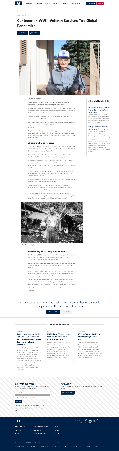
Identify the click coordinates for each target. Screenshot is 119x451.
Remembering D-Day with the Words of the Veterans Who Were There (98, 109)
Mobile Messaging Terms (36, 405)
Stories (47, 3)
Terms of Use (64, 446)
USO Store (56, 433)
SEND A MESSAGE (53, 312)
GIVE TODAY (66, 312)
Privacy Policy (21, 408)
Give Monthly (76, 3)
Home (19, 11)
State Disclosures (77, 446)
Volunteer (91, 3)
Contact (54, 446)
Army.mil (56, 288)
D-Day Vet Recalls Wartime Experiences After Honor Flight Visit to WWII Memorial (98, 129)
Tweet (36, 33)
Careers (55, 426)
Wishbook (18, 430)
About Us (66, 3)
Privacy (70, 446)
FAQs (58, 446)
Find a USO (39, 3)
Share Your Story (39, 433)
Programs (29, 3)
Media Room (38, 430)
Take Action (56, 3)
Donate (100, 3)
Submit (18, 401)
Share (24, 33)
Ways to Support (67, 393)
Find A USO (56, 430)
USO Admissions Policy (41, 426)
